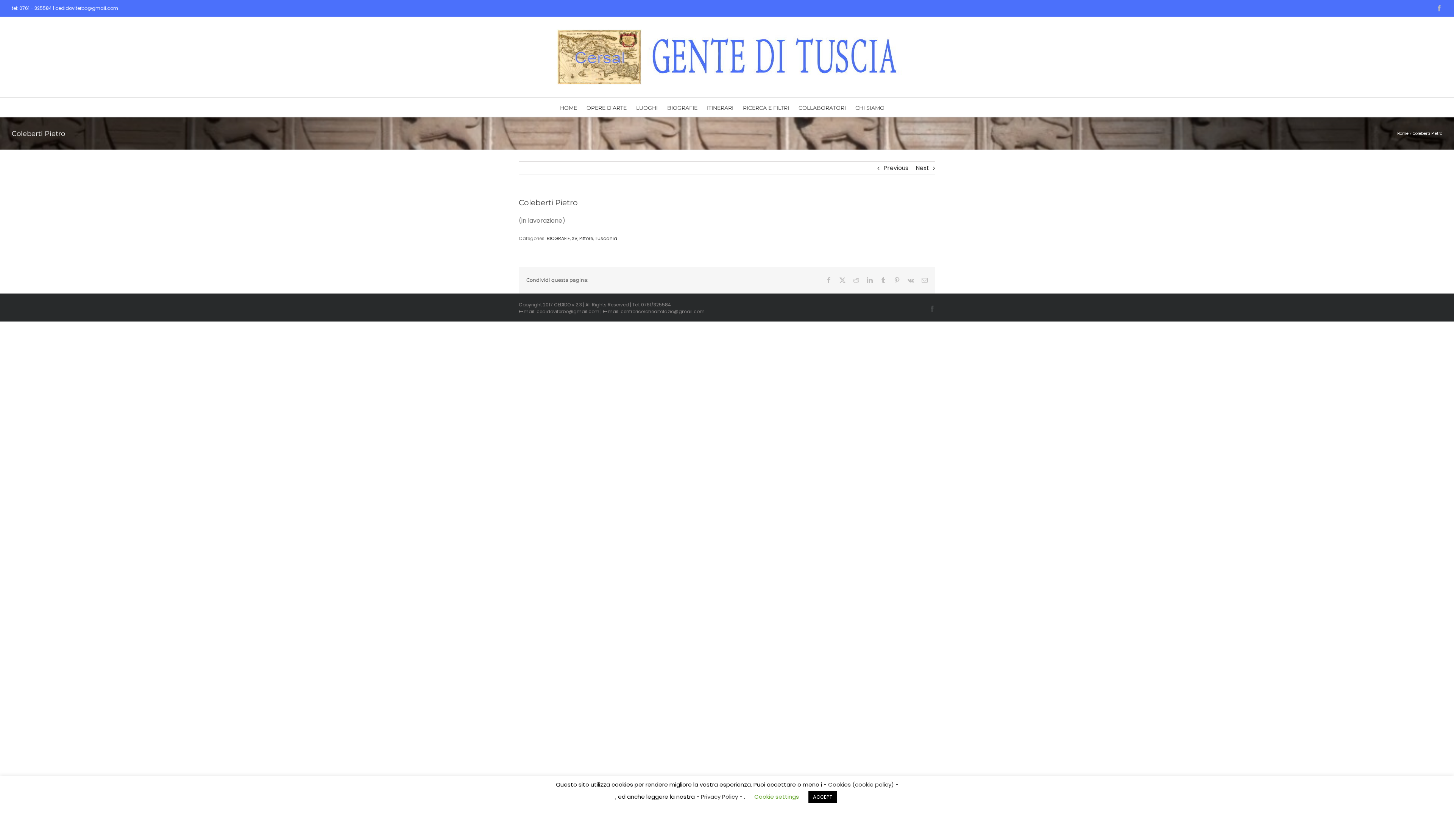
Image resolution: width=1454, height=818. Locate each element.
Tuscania (606, 238)
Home (1403, 133)
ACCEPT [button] (822, 797)
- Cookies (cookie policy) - (861, 784)
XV (574, 238)
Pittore (586, 238)
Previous (895, 168)
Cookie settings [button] (776, 797)
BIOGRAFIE (558, 238)
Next (922, 168)
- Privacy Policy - (720, 797)
